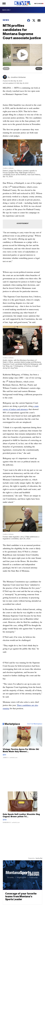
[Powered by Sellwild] (39, 858)
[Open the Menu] (4, 3)
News (6, 20)
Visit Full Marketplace (34, 724)
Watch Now (38, 3)
